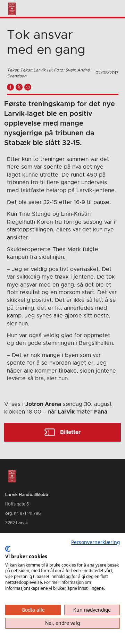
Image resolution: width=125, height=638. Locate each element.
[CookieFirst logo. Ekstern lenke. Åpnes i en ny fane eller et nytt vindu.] (7, 549)
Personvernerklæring (95, 542)
